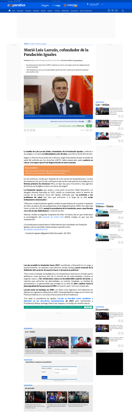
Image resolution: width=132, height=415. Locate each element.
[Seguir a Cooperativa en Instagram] (19, 1)
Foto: (26, 77)
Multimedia (65, 11)
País (13, 11)
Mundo (43, 11)
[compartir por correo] (87, 130)
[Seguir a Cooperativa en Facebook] (15, 1)
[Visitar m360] (112, 12)
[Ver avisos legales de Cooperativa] (109, 12)
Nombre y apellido (47, 368)
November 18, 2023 (62, 233)
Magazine (20, 11)
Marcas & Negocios (86, 11)
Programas (74, 11)
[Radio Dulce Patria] (44, 5)
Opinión (50, 11)
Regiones (36, 11)
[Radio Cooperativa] (70, 5)
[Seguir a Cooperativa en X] (17, 1)
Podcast (57, 11)
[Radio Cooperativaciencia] (56, 5)
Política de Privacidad (59, 380)
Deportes (28, 11)
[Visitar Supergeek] (116, 12)
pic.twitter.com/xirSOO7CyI (36, 229)
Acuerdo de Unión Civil (53, 217)
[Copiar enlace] (91, 130)
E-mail (43, 372)
